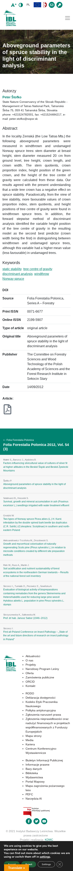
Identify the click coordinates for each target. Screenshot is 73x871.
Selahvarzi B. (9, 498)
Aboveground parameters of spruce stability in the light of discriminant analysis (34, 486)
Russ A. (16, 565)
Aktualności (33, 656)
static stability (12, 269)
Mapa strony (34, 735)
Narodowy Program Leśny (42, 668)
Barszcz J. (18, 459)
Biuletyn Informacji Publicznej (44, 760)
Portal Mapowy (35, 781)
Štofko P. (7, 481)
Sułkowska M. (29, 614)
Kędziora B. (30, 459)
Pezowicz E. (33, 586)
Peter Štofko (11, 97)
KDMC (49, 839)
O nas (29, 660)
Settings (46, 864)
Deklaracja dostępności (40, 697)
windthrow (41, 274)
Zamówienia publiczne (40, 677)
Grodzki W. (8, 515)
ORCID (30, 681)
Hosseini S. (23, 498)
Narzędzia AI (34, 798)
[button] (37, 4)
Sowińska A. (46, 586)
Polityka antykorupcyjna (41, 710)
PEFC (29, 794)
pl (28, 4)
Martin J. (25, 565)
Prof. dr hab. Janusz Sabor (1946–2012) (25, 618)
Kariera (30, 744)
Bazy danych (34, 768)
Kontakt (30, 685)
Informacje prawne (37, 764)
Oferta (30, 673)
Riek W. (7, 565)
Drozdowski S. (41, 540)
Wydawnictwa (34, 777)
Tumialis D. (20, 586)
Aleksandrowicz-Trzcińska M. (18, 540)
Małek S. (7, 459)
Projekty (31, 664)
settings (45, 857)
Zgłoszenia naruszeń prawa (43, 714)
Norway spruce (13, 278)
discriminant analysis (17, 274)
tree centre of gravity (37, 269)
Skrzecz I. (8, 586)
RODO (30, 693)
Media (29, 740)
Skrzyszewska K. (12, 614)
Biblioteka (32, 773)
